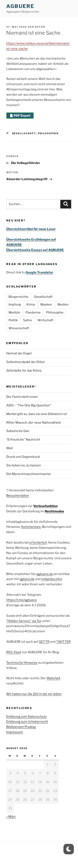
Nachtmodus (54, 511)
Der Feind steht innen (22, 397)
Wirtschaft (45, 320)
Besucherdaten (17, 495)
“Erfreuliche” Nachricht (23, 439)
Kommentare (31, 527)
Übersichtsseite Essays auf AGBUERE (35, 250)
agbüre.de (27, 579)
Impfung (15, 304)
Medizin (14, 312)
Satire (27, 320)
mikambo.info (51, 579)
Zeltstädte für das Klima (23, 370)
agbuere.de (44, 574)
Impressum (14, 732)
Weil (9, 448)
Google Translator (39, 272)
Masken (46, 304)
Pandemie (33, 312)
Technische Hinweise (21, 663)
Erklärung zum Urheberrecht (27, 721)
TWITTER (63, 642)
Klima (30, 304)
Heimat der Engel (19, 353)
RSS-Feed (13, 652)
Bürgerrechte (18, 297)
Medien (63, 304)
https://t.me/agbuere (21, 600)
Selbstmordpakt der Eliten (25, 362)
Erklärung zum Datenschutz (26, 716)
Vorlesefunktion (45, 506)
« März (11, 816)
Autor (40, 26)
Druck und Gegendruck (23, 457)
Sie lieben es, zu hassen (23, 465)
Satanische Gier (18, 431)
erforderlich (38, 542)
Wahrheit (53, 678)
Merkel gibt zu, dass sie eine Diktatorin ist (36, 414)
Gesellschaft (24, 133)
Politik (13, 320)
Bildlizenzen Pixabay (21, 727)
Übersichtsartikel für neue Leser (31, 229)
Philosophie (48, 133)
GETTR (44, 642)
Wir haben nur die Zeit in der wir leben (34, 694)
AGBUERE (20, 6)
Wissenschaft (19, 328)
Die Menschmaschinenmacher (28, 474)
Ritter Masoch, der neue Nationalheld (33, 422)
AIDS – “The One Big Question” (28, 405)
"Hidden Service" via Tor (23, 621)
